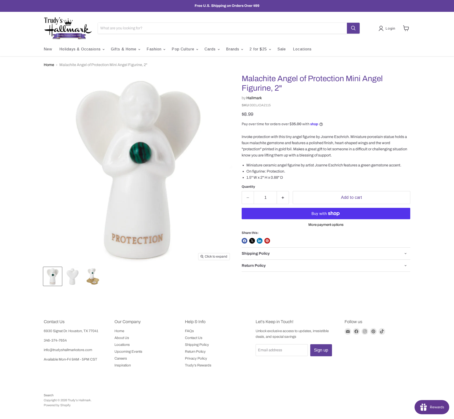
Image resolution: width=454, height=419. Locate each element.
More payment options (326, 225)
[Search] (353, 28)
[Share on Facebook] (244, 241)
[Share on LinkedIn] (259, 241)
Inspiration (122, 365)
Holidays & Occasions (80, 49)
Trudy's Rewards (198, 365)
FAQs (189, 331)
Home (49, 65)
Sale (281, 49)
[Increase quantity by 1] (283, 197)
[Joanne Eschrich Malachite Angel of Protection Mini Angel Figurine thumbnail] (52, 276)
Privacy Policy (196, 358)
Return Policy (195, 351)
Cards (211, 49)
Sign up (321, 350)
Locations (302, 49)
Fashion (155, 49)
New (48, 49)
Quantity (248, 186)
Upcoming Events (128, 351)
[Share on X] (252, 241)
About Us (121, 338)
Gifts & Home (124, 49)
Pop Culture (183, 49)
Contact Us (193, 338)
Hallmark (254, 98)
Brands (233, 49)
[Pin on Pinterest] (267, 241)
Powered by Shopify (57, 405)
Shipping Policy (197, 345)
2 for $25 (258, 49)
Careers (120, 358)
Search (48, 395)
